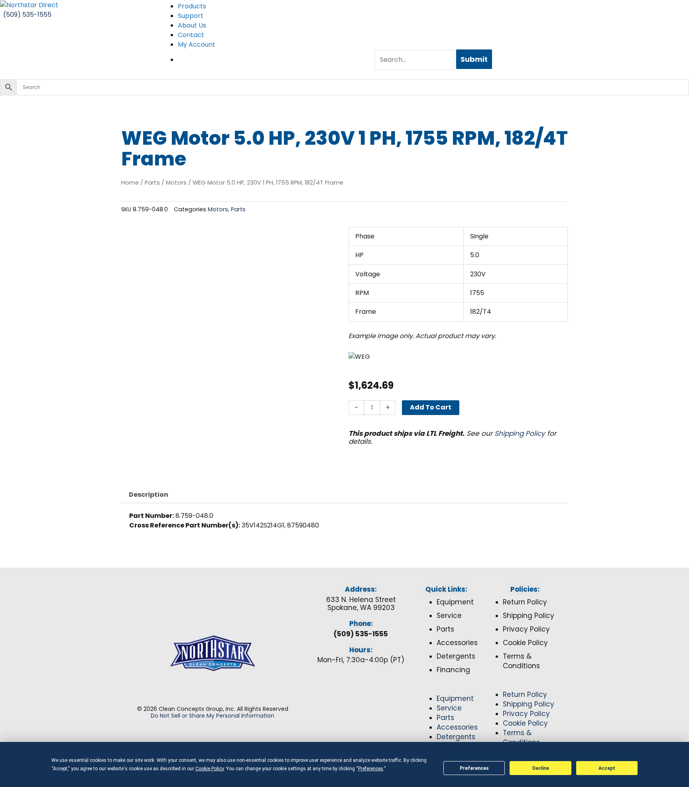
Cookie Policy (525, 642)
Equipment (455, 602)
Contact (191, 34)
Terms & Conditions (521, 661)
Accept (606, 768)
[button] (446, 689)
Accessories (457, 642)
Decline (540, 768)
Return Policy (525, 602)
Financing (453, 670)
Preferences (474, 768)
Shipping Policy (519, 433)
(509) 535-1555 (361, 634)
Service (449, 615)
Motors (176, 183)
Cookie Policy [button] (209, 768)
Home (130, 183)
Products (192, 6)
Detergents (456, 656)
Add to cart (430, 407)
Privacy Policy (526, 629)
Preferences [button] (370, 768)
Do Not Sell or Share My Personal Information (212, 716)
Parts (152, 183)
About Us (192, 25)
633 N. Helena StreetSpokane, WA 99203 (361, 603)
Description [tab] (148, 494)
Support (190, 15)
